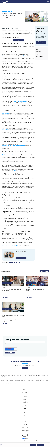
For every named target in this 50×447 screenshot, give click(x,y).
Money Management (39, 56)
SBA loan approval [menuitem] (25, 392)
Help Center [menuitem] (25, 431)
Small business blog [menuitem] (25, 403)
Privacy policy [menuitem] (25, 415)
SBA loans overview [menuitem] (25, 391)
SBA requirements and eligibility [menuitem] (25, 393)
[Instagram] (16, 262)
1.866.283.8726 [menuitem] (25, 427)
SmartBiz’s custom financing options (20, 101)
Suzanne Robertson (14, 28)
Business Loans (13, 26)
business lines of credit (7, 55)
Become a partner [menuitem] (25, 418)
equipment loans (5, 129)
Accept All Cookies (41, 445)
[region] (25, 445)
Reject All (33, 445)
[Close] (48, 445)
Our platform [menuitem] (25, 420)
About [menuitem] (25, 408)
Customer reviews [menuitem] (25, 414)
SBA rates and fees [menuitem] (25, 395)
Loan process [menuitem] (25, 401)
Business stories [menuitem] (25, 406)
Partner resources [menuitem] (25, 421)
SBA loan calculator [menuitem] (25, 402)
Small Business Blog (5, 26)
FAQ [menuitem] (25, 405)
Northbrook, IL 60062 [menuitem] (25, 430)
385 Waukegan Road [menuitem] (25, 428)
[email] (11, 11)
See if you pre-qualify (18, 40)
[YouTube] (19, 262)
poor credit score (24, 32)
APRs (15, 170)
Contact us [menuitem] (25, 424)
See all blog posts (44, 271)
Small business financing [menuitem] (25, 387)
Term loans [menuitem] (25, 396)
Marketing (38, 54)
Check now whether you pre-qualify (9, 245)
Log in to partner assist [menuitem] (25, 422)
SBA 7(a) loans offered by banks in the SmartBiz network (13, 145)
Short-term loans (5, 113)
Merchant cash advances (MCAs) (8, 154)
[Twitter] (6, 11)
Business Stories (39, 53)
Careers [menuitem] (25, 411)
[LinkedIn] (8, 11)
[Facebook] (9, 11)
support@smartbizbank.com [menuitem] (25, 426)
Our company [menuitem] (25, 409)
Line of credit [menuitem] (25, 397)
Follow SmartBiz (5, 262)
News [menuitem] (25, 412)
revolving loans (24, 55)
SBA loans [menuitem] (25, 389)
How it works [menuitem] (25, 399)
